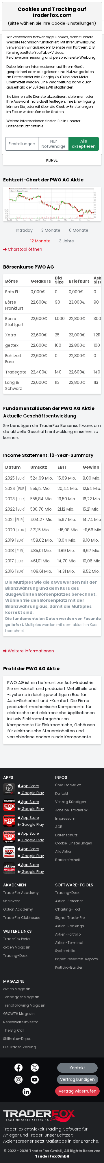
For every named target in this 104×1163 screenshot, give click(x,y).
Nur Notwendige (54, 143)
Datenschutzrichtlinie (24, 126)
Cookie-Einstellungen (74, 106)
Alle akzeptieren (84, 143)
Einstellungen (22, 144)
